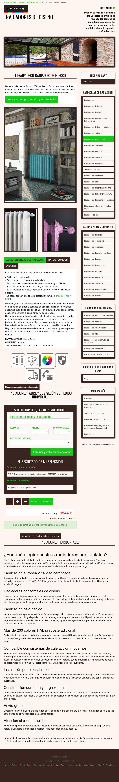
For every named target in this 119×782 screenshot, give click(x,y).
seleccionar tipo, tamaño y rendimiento (32, 99)
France (30, 765)
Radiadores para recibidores (96, 327)
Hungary (46, 765)
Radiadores (11, 2)
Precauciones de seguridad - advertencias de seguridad (96, 426)
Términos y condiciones (94, 413)
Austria (8, 765)
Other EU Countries (105, 765)
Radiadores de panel (93, 151)
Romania (65, 765)
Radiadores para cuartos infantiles (98, 315)
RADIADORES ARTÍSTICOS (96, 354)
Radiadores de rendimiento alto (97, 187)
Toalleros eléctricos (92, 169)
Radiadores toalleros (93, 133)
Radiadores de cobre (93, 295)
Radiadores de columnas (95, 163)
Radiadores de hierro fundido (96, 289)
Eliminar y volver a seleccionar (52, 452)
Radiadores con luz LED (94, 348)
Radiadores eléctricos (93, 175)
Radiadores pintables (93, 321)
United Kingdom (90, 765)
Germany (38, 765)
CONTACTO (105, 7)
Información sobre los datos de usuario (97, 405)
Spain (72, 765)
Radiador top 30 (91, 214)
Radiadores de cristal (93, 234)
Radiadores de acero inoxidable (97, 253)
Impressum (89, 434)
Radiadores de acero (93, 259)
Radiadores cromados (93, 283)
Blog (86, 378)
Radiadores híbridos (92, 181)
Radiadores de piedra (93, 277)
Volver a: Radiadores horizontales (40, 536)
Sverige (78, 765)
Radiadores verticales (93, 145)
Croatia (23, 765)
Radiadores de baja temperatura (98, 193)
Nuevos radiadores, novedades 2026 (97, 207)
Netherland (55, 765)
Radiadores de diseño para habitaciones (95, 119)
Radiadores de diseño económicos (99, 199)
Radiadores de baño (93, 106)
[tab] (25, 260)
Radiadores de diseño (93, 112)
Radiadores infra (91, 333)
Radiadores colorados (93, 246)
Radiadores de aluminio (94, 265)
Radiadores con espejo (94, 240)
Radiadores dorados (93, 271)
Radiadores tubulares (93, 157)
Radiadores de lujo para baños (97, 127)
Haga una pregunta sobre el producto (21, 387)
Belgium (15, 765)
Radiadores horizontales (29, 2)
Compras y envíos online (94, 419)
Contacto (88, 398)
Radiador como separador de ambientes (96, 341)
